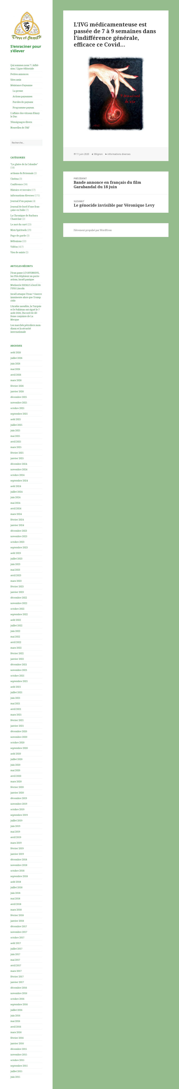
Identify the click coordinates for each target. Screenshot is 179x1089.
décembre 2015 (18, 1049)
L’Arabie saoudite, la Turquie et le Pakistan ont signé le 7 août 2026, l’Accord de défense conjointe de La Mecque (25, 313)
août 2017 (15, 943)
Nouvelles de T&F (19, 127)
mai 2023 (15, 569)
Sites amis (15, 79)
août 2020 (15, 753)
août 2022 (15, 619)
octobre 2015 (17, 1060)
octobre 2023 (17, 541)
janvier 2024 (17, 525)
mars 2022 (16, 647)
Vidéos (14, 246)
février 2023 (17, 586)
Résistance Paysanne (21, 85)
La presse (18, 90)
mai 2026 (15, 369)
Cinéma (14, 178)
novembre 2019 (18, 803)
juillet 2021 (16, 692)
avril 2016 (15, 1026)
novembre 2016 (18, 993)
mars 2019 (16, 842)
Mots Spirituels (18, 230)
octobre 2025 (17, 408)
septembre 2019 (19, 815)
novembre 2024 (18, 469)
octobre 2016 (17, 998)
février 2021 (17, 720)
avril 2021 (15, 709)
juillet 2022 (16, 625)
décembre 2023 (18, 530)
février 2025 (17, 452)
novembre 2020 (18, 736)
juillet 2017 (16, 948)
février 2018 (17, 915)
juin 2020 (15, 764)
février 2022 (17, 653)
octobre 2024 (17, 475)
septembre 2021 (19, 681)
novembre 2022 (18, 603)
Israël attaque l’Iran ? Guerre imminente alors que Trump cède (26, 297)
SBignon (98, 154)
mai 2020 (15, 770)
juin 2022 (15, 631)
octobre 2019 (17, 809)
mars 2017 (16, 971)
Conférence (16, 184)
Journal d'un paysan (21, 201)
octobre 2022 (17, 608)
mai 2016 (15, 1021)
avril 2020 (15, 775)
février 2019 (17, 848)
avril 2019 (15, 837)
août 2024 (15, 486)
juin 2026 (15, 363)
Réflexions (16, 241)
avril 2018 (15, 904)
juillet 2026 (16, 358)
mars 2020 (16, 781)
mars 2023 (16, 580)
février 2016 (17, 1037)
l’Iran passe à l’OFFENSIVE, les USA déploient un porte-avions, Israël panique (25, 276)
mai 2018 (15, 898)
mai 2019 (15, 831)
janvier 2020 (17, 792)
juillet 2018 (16, 887)
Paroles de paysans (23, 102)
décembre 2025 (18, 397)
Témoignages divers (21, 122)
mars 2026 (16, 380)
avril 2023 (15, 575)
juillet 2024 (16, 491)
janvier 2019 (17, 854)
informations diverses (22, 195)
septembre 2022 (19, 614)
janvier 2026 (17, 391)
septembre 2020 (19, 748)
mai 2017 (15, 959)
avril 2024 (15, 508)
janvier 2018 (17, 920)
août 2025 (15, 419)
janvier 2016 (17, 1043)
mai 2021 (15, 703)
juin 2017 (15, 954)
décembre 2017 (18, 926)
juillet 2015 (16, 1071)
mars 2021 (16, 714)
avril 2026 (15, 374)
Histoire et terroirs (20, 189)
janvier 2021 (17, 725)
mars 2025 (16, 447)
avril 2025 (15, 441)
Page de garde (18, 235)
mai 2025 (15, 436)
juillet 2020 (16, 759)
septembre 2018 (19, 876)
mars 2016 (16, 1032)
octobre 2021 (17, 675)
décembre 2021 (18, 664)
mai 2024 (15, 502)
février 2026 (17, 385)
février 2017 (17, 976)
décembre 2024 (18, 463)
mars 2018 (16, 909)
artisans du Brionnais (21, 173)
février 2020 (17, 787)
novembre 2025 (18, 402)
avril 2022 (15, 642)
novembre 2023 (18, 536)
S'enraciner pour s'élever (25, 48)
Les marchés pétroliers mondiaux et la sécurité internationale (25, 328)
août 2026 (15, 352)
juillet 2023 (16, 558)
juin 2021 (15, 697)
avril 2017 (15, 965)
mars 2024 (16, 514)
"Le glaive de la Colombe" (24, 164)
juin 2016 (15, 1015)
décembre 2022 (18, 597)
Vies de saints (17, 252)
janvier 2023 (17, 592)
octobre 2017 (17, 937)
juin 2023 (15, 564)
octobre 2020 (17, 742)
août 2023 (15, 553)
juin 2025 (15, 430)
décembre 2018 (18, 859)
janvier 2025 (17, 458)
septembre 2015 (19, 1065)
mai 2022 (15, 636)
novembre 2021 (18, 670)
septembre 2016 (19, 1004)
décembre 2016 (18, 987)
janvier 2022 (17, 658)
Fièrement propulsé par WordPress (93, 230)
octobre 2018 (17, 870)
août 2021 (15, 686)
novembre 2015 (18, 1054)
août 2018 (15, 881)
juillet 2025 (16, 424)
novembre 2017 (18, 932)
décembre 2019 (18, 798)
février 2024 (17, 519)
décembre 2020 (18, 731)
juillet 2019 (16, 820)
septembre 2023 (19, 547)
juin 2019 (15, 826)
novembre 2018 (18, 865)
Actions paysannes (22, 96)
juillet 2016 (16, 1010)
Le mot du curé (18, 224)
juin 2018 (15, 893)
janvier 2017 (17, 982)
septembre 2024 (19, 480)
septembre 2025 (19, 413)
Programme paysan (23, 107)
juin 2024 (15, 497)
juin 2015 (15, 1076)
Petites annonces (19, 74)
